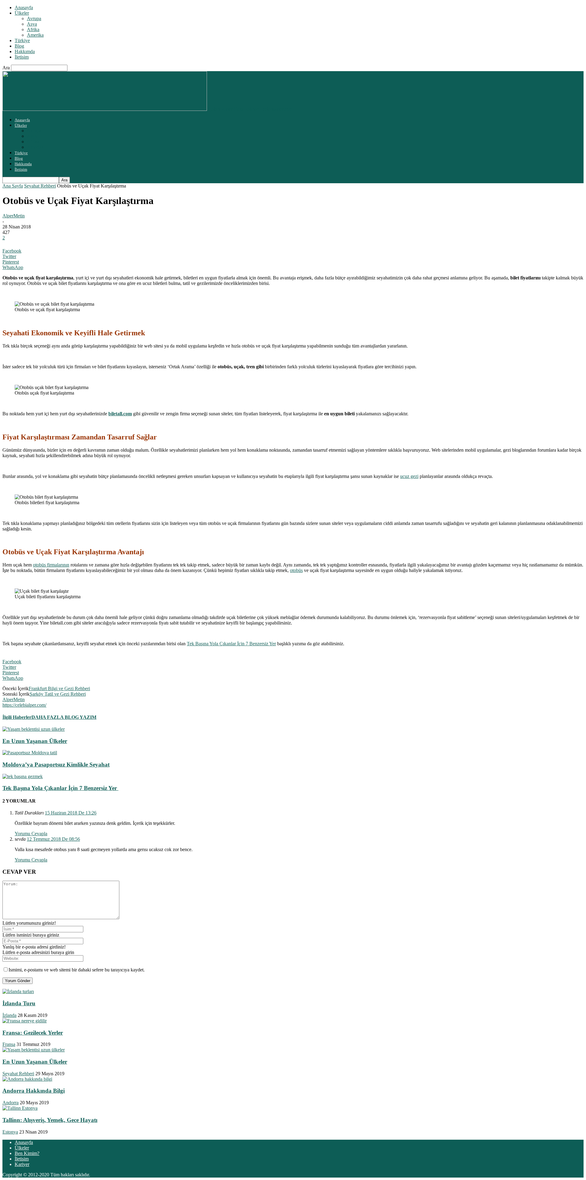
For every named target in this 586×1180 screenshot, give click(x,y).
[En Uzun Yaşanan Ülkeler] (33, 729)
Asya (32, 24)
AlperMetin (13, 215)
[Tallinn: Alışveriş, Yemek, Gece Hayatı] (20, 1108)
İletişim (22, 57)
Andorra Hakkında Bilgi (33, 1090)
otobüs (296, 570)
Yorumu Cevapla (31, 833)
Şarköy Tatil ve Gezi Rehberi (58, 694)
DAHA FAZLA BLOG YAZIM (63, 717)
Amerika (35, 35)
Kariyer (22, 1164)
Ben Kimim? (27, 1153)
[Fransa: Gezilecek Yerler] (24, 1020)
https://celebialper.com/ (24, 705)
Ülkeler (22, 13)
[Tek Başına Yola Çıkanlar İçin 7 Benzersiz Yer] (22, 776)
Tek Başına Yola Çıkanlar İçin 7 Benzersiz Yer (231, 643)
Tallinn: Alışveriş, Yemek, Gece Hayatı (49, 1120)
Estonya (10, 1131)
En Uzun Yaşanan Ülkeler (34, 741)
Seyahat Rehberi (40, 185)
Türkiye (22, 40)
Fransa (8, 1044)
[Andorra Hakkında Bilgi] (27, 1079)
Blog (19, 46)
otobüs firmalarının (51, 564)
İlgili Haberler (16, 717)
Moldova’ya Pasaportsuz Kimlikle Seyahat (56, 764)
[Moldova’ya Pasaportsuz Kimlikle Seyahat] (29, 752)
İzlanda (9, 1015)
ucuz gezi (409, 476)
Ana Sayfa (12, 185)
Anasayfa (24, 7)
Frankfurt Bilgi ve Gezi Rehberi (59, 688)
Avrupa (34, 18)
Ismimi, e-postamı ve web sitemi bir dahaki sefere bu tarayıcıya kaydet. (77, 969)
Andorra (10, 1102)
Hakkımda (25, 51)
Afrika (33, 29)
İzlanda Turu (18, 1003)
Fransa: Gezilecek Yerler (32, 1032)
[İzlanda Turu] (18, 991)
